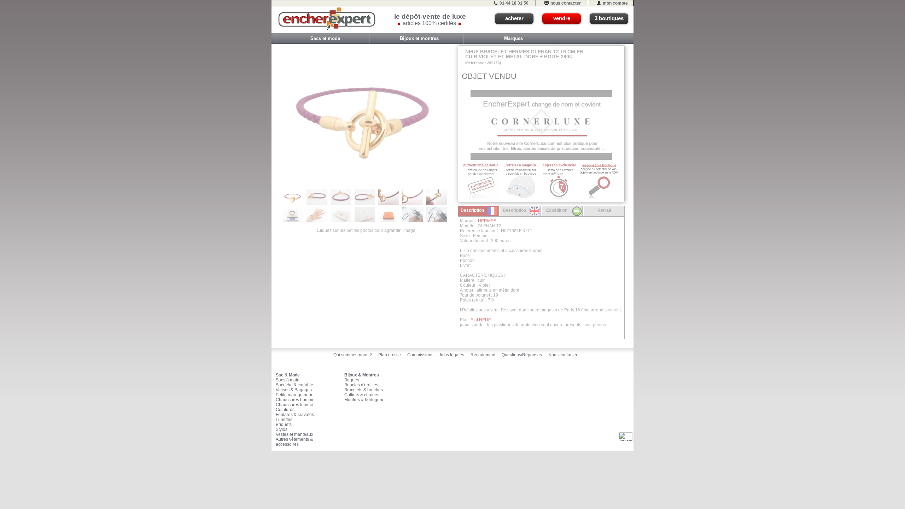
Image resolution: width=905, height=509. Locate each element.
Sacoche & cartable (294, 384)
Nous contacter (562, 354)
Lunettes (284, 419)
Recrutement (483, 354)
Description (472, 210)
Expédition (556, 210)
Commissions (420, 354)
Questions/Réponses (522, 354)
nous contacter (565, 3)
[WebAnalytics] (626, 436)
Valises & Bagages (294, 389)
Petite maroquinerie (295, 394)
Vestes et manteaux (294, 434)
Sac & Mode (288, 375)
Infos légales (452, 354)
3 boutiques (609, 18)
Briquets (284, 424)
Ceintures (285, 409)
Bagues (351, 380)
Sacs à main (287, 380)
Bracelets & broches (363, 389)
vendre (561, 18)
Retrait (604, 210)
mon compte (615, 3)
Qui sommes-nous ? (352, 354)
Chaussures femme (294, 404)
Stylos (281, 429)
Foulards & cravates (295, 414)
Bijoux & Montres (361, 375)
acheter (514, 18)
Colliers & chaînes (361, 394)
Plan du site (389, 354)
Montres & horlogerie (364, 399)
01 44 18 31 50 (514, 3)
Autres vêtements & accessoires (294, 442)
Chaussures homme (295, 399)
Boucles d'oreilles (361, 384)
